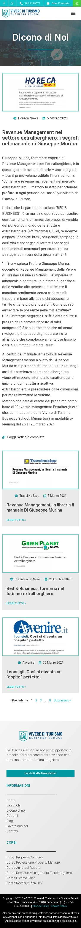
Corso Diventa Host (20, 878)
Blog (9, 821)
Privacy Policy (40, 906)
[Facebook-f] (4, 3)
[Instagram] (12, 3)
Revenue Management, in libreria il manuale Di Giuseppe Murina (40, 507)
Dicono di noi (15, 810)
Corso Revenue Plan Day (24, 883)
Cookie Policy (59, 906)
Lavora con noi (17, 826)
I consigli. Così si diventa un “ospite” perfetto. (34, 674)
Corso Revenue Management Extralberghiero (39, 873)
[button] (73, 13)
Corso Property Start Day (24, 857)
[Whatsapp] (76, 3)
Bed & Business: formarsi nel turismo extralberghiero (35, 591)
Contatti (12, 831)
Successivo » (62, 700)
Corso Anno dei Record (23, 868)
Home (10, 800)
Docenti (12, 816)
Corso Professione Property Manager (33, 862)
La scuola (13, 805)
